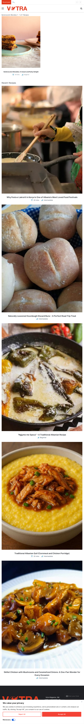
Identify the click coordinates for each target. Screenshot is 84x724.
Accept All (61, 714)
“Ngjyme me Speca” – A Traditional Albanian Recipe (42, 435)
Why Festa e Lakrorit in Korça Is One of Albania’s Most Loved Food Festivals (42, 197)
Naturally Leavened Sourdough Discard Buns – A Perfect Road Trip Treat (42, 316)
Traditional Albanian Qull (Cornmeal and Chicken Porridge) (42, 553)
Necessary (7, 720)
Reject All (22, 714)
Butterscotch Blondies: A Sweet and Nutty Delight (21, 72)
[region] (42, 712)
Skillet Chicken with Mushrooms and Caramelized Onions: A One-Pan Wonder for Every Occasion (42, 673)
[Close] (81, 701)
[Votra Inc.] (17, 8)
